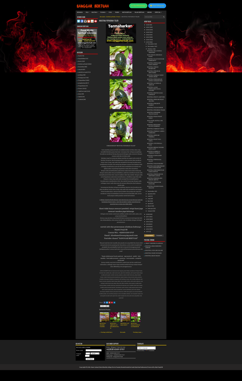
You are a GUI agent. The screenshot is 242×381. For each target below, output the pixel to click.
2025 (148, 27)
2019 (147, 42)
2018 (147, 214)
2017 (147, 216)
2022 (148, 34)
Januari (150, 211)
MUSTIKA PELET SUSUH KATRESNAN (135, 325)
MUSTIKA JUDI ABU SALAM (154, 250)
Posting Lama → (138, 332)
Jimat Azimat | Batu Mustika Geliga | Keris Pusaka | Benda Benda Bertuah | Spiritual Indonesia (119, 367)
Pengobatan (81, 85)
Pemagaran (81, 77)
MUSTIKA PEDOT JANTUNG (156, 97)
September (151, 191)
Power (118, 16)
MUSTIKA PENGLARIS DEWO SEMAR (154, 63)
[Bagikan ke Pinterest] (108, 306)
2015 (147, 221)
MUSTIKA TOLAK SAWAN (155, 107)
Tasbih (117, 12)
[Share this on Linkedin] (114, 302)
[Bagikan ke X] (105, 306)
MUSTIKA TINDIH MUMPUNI (152, 67)
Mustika (95, 12)
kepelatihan (81, 58)
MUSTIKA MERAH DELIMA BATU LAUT (155, 148)
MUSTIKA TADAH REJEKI (155, 163)
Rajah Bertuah (139, 12)
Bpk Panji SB (159, 367)
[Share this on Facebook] (104, 302)
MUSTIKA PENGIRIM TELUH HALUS (153, 113)
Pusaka (103, 12)
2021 (147, 37)
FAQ (87, 12)
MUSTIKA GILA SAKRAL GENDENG (154, 51)
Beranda (80, 12)
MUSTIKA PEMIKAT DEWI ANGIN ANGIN (155, 75)
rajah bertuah (82, 91)
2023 (148, 32)
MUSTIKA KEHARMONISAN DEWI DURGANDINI (155, 166)
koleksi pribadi (110, 16)
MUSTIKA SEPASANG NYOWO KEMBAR (153, 125)
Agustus (150, 193)
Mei (149, 201)
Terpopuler (159, 235)
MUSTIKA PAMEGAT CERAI (155, 128)
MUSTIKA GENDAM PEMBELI (153, 136)
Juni (149, 198)
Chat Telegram (158, 6)
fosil (79, 56)
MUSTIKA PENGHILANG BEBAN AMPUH (154, 179)
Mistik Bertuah (127, 12)
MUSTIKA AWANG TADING (103, 325)
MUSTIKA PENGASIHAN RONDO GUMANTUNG (154, 79)
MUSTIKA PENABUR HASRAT (153, 104)
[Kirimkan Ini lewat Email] (101, 306)
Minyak (149, 12)
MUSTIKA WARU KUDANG (153, 253)
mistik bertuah (82, 72)
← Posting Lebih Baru (105, 332)
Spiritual (158, 12)
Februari (150, 208)
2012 (147, 229)
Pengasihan (81, 80)
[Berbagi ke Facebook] (106, 306)
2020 (148, 39)
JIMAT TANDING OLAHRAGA (154, 243)
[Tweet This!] (107, 302)
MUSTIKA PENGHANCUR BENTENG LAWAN (155, 174)
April (149, 203)
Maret (150, 206)
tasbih (80, 96)
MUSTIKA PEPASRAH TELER (108, 21)
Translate (151, 350)
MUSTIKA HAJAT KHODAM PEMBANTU (155, 59)
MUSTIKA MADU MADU (152, 255)
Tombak (80, 99)
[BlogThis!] (103, 306)
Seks (79, 94)
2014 (147, 224)
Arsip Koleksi (149, 235)
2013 (147, 226)
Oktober (150, 49)
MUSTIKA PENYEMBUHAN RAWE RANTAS (155, 170)
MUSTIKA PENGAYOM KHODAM (154, 183)
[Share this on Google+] (109, 302)
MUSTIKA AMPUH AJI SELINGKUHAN (114, 326)
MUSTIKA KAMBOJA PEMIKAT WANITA (153, 152)
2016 (147, 219)
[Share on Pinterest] (112, 302)
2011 (147, 231)
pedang (80, 75)
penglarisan (81, 83)
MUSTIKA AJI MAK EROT (125, 324)
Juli (149, 196)
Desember (151, 44)
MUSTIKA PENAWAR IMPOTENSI (153, 71)
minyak (80, 69)
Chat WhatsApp (139, 6)
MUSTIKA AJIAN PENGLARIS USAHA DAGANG (154, 89)
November (151, 46)
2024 (147, 29)
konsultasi (81, 66)
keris (79, 61)
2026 (148, 25)
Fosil (110, 12)
